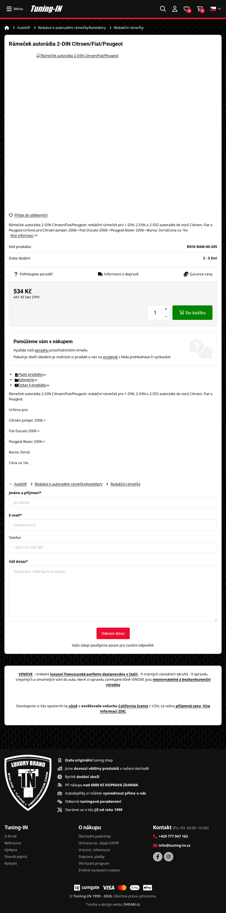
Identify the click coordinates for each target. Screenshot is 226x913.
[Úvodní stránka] (6, 27)
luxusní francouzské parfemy (76, 674)
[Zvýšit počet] (166, 309)
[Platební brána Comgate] (86, 888)
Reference (12, 842)
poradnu (42, 350)
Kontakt (10, 863)
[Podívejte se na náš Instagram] (168, 856)
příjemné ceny (188, 705)
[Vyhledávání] (163, 8)
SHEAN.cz (132, 904)
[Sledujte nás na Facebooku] (157, 856)
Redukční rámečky (129, 27)
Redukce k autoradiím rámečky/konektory (72, 27)
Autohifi (23, 27)
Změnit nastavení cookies (99, 870)
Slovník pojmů (15, 856)
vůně (73, 705)
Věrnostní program (94, 863)
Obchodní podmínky (95, 836)
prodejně (110, 356)
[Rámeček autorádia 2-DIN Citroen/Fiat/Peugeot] (113, 130)
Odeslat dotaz (113, 633)
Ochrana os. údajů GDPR (99, 842)
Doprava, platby (91, 856)
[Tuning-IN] (47, 9)
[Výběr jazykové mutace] (216, 9)
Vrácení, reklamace (94, 849)
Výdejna (10, 849)
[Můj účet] (175, 8)
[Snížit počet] (166, 316)
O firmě (10, 836)
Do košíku (196, 312)
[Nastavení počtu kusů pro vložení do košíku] (158, 312)
